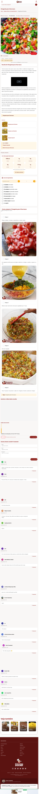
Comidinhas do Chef (16, 774)
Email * (3, 448)
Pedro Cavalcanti (5, 15)
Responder (34, 470)
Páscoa (21, 755)
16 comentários (5, 55)
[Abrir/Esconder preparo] (1, 211)
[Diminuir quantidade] (19, 181)
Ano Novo (21, 752)
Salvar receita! (34, 53)
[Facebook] (15, 769)
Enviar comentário (33, 459)
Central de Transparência (27, 772)
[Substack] (25, 769)
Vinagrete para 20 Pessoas (12, 124)
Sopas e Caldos (22, 747)
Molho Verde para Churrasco (8, 147)
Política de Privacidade (18, 772)
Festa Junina (22, 753)
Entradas (2, 745)
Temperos (21, 745)
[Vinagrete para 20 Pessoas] (4, 124)
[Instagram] (13, 769)
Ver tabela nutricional (19, 172)
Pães (1, 753)
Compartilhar (34, 437)
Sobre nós (9, 772)
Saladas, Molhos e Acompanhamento (10, 11)
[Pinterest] (18, 769)
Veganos (21, 743)
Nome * (3, 444)
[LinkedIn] (23, 769)
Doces (2, 750)
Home (2, 11)
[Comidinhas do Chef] (19, 2)
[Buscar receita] (36, 5)
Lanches (2, 752)
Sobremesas (22, 748)
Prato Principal (3, 755)
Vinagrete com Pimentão (12, 131)
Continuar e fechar (19, 788)
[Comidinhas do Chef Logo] (19, 762)
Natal (21, 750)
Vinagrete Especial (11, 137)
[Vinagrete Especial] (4, 137)
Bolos (2, 747)
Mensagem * (3, 451)
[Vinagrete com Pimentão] (4, 131)
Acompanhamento (4, 743)
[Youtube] (20, 769)
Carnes (2, 748)
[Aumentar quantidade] (34, 181)
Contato (13, 772)
